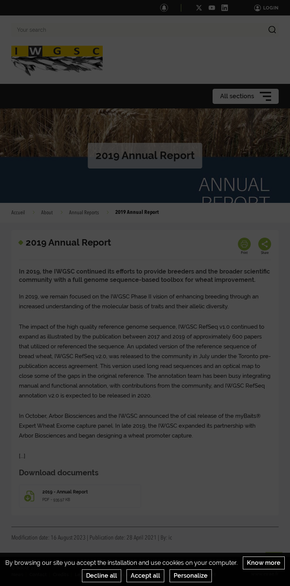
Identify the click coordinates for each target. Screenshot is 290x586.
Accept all (145, 575)
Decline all (101, 575)
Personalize (191, 575)
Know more (264, 562)
